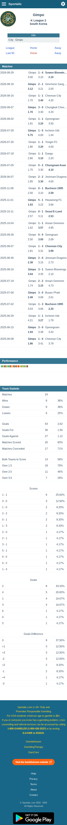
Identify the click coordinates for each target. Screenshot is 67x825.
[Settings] (63, 3)
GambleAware (33, 741)
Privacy (33, 779)
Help (33, 773)
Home (33, 48)
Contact (33, 795)
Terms (33, 784)
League (10, 48)
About (33, 789)
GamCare (33, 752)
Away (58, 48)
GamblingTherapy (33, 747)
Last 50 (10, 53)
